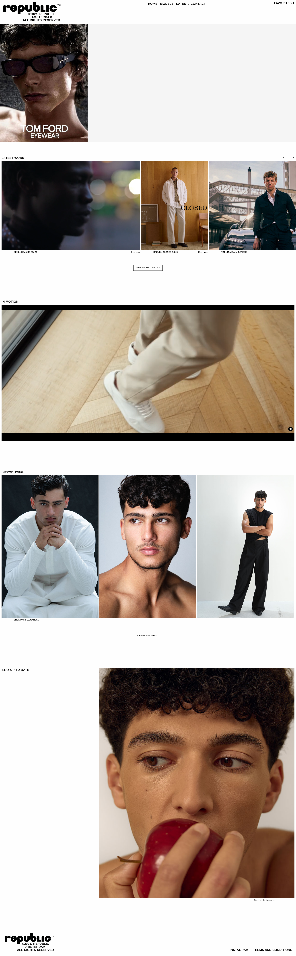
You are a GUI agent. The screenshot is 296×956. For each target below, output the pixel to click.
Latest (182, 3)
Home (152, 3)
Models (166, 3)
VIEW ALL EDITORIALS (147, 268)
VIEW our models (147, 636)
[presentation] (285, 158)
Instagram (239, 950)
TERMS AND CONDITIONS (272, 950)
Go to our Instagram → (264, 900)
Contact (198, 3)
